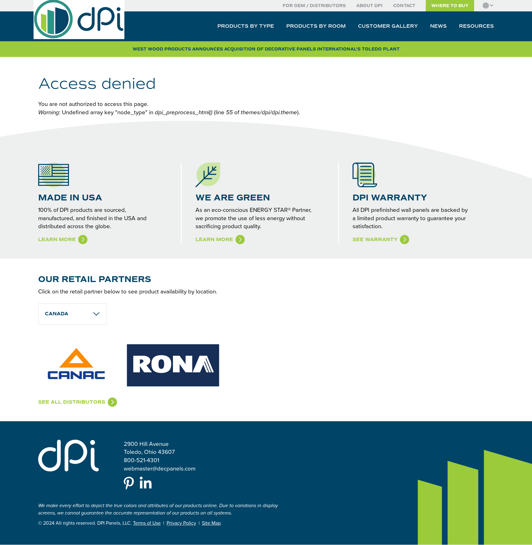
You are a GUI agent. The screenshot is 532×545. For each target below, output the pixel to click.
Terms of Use (147, 522)
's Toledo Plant (266, 49)
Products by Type (245, 26)
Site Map (211, 522)
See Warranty (375, 239)
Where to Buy (450, 5)
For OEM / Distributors (314, 5)
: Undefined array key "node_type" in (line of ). (169, 112)
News (438, 26)
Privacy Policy (181, 522)
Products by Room (316, 26)
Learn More (57, 239)
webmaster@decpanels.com (159, 468)
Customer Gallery (388, 26)
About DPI (369, 5)
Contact (404, 5)
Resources (476, 26)
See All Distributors (71, 402)
